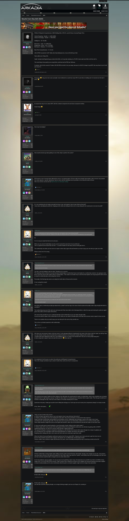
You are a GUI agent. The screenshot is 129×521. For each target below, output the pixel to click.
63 (31, 121)
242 (31, 144)
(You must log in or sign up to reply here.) (99, 508)
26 (31, 170)
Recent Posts (104, 11)
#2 (106, 86)
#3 (106, 115)
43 (31, 198)
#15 (106, 477)
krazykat (27, 87)
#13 (106, 409)
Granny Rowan (27, 188)
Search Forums (96, 11)
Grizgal (27, 136)
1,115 (31, 402)
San (27, 394)
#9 (106, 284)
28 (31, 98)
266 (31, 95)
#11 (106, 342)
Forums (99, 8)
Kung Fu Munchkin (27, 239)
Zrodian (27, 162)
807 (31, 118)
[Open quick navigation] (106, 15)
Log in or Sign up (103, 1)
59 (31, 221)
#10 (106, 327)
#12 (106, 370)
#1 (106, 72)
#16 (106, 491)
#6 (106, 190)
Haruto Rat (27, 457)
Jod (27, 113)
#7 (106, 212)
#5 (106, 161)
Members (105, 8)
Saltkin (27, 214)
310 (31, 195)
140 (31, 50)
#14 (106, 441)
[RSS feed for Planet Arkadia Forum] (107, 517)
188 (31, 464)
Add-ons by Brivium (32, 519)
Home (94, 8)
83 (31, 405)
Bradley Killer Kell (36, 20)
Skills (28, 20)
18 (31, 53)
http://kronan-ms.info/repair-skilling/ (59, 181)
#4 (106, 135)
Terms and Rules (105, 519)
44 (31, 247)
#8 (106, 257)
